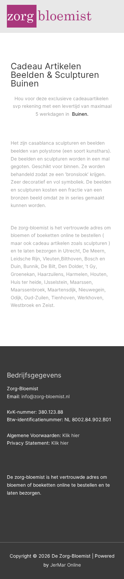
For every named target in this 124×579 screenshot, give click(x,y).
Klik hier (71, 435)
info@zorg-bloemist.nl (45, 396)
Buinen (79, 114)
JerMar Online (65, 565)
